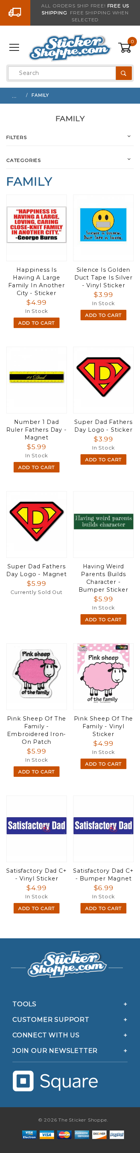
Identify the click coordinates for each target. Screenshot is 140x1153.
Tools (24, 1004)
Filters (16, 137)
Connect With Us (46, 1035)
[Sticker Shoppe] (69, 47)
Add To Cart (36, 323)
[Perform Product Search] (124, 73)
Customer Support (50, 1019)
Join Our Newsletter (55, 1050)
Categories (23, 160)
